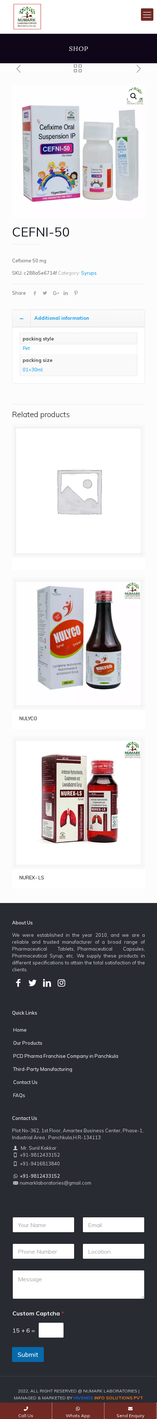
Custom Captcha (38, 1313)
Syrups (89, 273)
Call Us (25, 1415)
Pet (26, 348)
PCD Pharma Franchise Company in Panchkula (65, 1056)
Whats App (78, 1415)
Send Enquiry (130, 1415)
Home (20, 1030)
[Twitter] (33, 982)
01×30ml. (33, 369)
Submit (28, 1354)
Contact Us (25, 1082)
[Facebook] (18, 982)
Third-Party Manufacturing (42, 1069)
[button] (133, 96)
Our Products (27, 1043)
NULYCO (28, 718)
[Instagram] (61, 982)
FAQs (19, 1095)
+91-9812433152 (40, 1176)
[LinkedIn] (47, 982)
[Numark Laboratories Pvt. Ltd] (27, 17)
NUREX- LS (31, 877)
